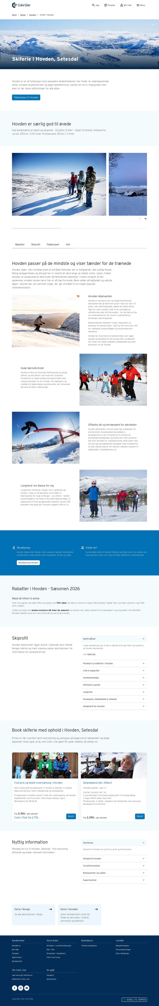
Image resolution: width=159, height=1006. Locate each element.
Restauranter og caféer (94, 873)
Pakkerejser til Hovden (26, 97)
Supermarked (89, 880)
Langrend (87, 692)
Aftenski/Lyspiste (91, 685)
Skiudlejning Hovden (28, 562)
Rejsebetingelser (122, 946)
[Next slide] (145, 218)
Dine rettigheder (122, 953)
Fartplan (15, 953)
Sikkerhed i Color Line (21, 979)
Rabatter (20, 244)
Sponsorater (51, 979)
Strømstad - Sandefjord (56, 953)
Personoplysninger (123, 950)
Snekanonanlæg (91, 677)
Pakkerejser (53, 244)
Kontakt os (16, 946)
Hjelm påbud (89, 638)
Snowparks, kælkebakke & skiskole (100, 699)
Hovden (32, 15)
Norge (23, 15)
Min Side (15, 950)
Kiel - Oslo (51, 950)
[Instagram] (20, 988)
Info (68, 244)
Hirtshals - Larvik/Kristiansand (59, 946)
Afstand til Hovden (92, 858)
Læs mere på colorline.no (22, 975)
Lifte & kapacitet (91, 670)
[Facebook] (14, 988)
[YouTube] (26, 988)
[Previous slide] (140, 218)
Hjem (14, 15)
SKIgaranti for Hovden (94, 706)
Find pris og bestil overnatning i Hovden (38, 782)
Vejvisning (88, 842)
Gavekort (50, 975)
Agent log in (17, 957)
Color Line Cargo (53, 957)
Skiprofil (35, 244)
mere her (91, 654)
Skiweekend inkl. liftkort (97, 782)
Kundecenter (17, 961)
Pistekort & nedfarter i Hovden (98, 663)
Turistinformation (91, 865)
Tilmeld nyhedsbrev (89, 946)
